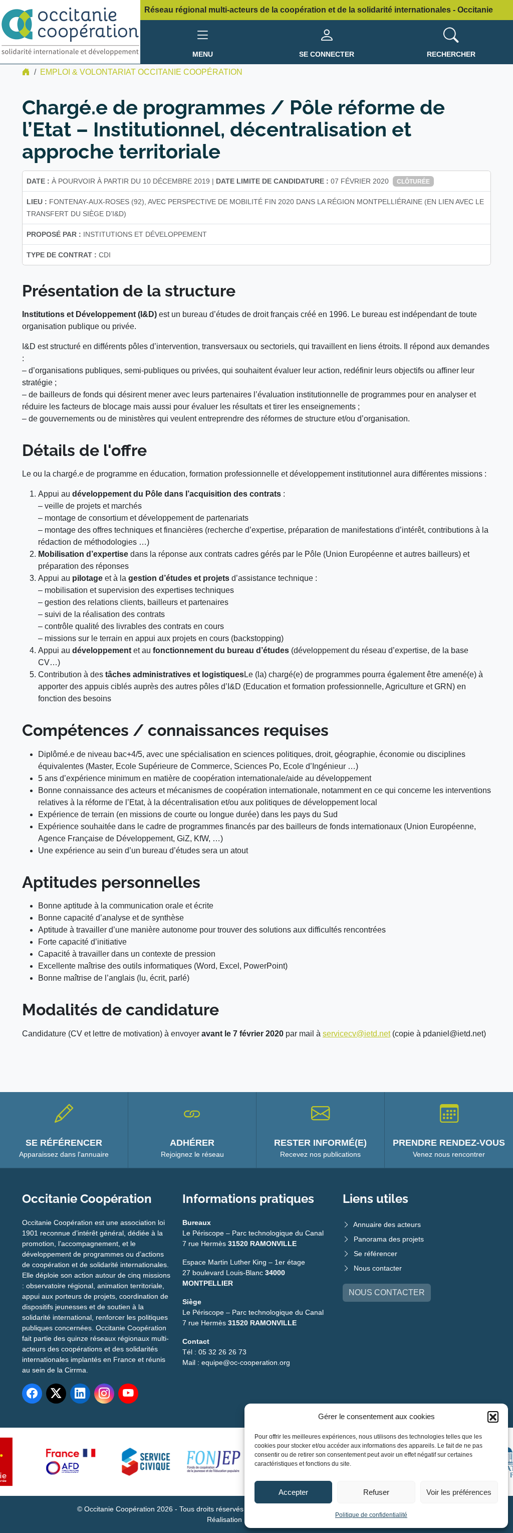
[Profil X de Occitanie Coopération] (56, 1394)
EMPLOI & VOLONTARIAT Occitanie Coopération (141, 72)
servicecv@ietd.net (356, 1033)
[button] (493, 1417)
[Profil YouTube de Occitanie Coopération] (128, 1394)
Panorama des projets (389, 1239)
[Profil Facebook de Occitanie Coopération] (32, 1394)
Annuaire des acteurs (387, 1224)
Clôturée (413, 181)
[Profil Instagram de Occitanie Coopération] (104, 1394)
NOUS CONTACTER (387, 1292)
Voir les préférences (458, 1492)
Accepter (293, 1492)
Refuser (376, 1492)
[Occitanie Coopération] (70, 31)
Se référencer (375, 1254)
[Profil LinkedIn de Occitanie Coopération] (80, 1394)
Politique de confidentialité (371, 1514)
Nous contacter (378, 1268)
